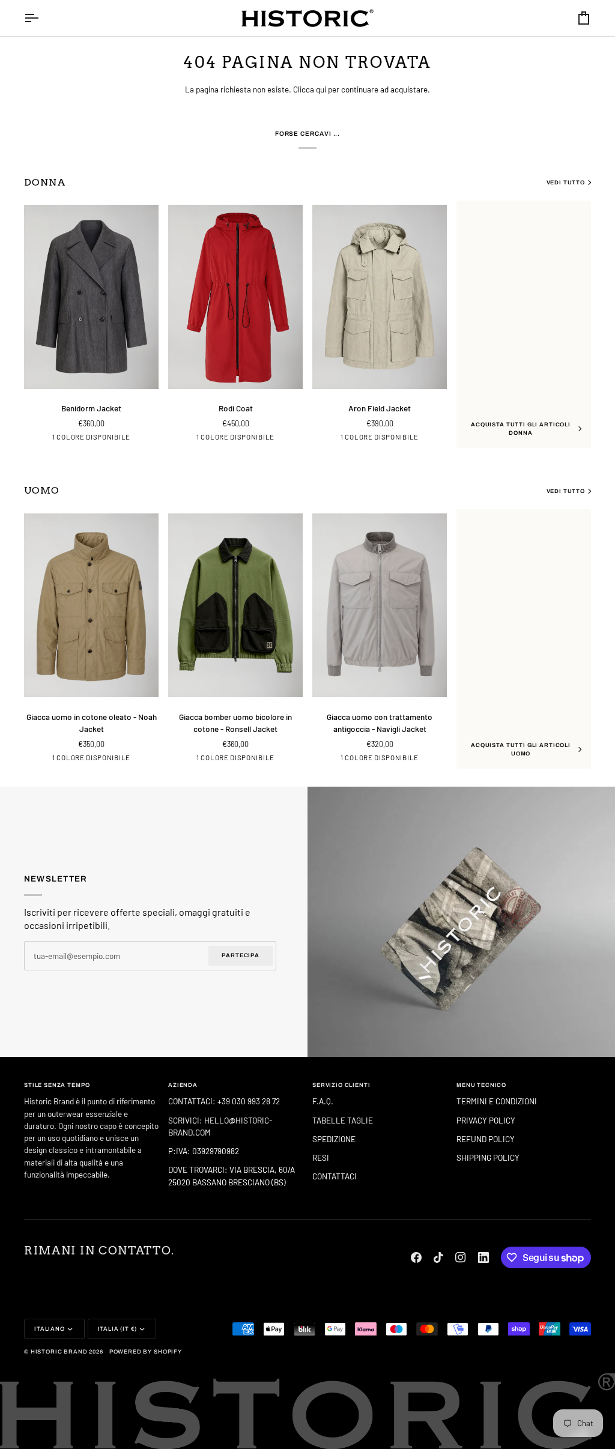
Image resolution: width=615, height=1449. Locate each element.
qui (321, 89)
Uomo (41, 490)
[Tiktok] (438, 1257)
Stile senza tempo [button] (56, 1085)
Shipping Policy (488, 1157)
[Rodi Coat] (235, 297)
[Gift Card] (461, 922)
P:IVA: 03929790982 (203, 1151)
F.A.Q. (322, 1101)
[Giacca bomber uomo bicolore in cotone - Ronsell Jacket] (235, 605)
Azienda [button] (183, 1085)
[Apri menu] (42, 18)
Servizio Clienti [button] (341, 1085)
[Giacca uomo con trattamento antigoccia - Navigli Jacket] (379, 605)
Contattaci (334, 1176)
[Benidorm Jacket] (91, 297)
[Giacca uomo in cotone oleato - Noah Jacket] (91, 605)
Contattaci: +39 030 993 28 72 (225, 1101)
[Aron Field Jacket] (379, 297)
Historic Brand (59, 1352)
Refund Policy (485, 1139)
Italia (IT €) (117, 1329)
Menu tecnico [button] (481, 1085)
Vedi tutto (566, 183)
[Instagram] (460, 1257)
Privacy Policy (485, 1120)
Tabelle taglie (342, 1120)
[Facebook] (416, 1257)
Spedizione (334, 1139)
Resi (320, 1157)
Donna (44, 182)
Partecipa (240, 955)
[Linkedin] (483, 1257)
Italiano (49, 1329)
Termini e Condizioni (496, 1101)
